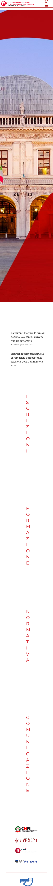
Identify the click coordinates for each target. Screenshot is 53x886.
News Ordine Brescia (21, 317)
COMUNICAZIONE (28, 754)
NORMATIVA (28, 636)
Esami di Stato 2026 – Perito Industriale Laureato (25, 311)
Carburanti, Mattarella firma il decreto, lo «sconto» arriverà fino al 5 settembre (28, 337)
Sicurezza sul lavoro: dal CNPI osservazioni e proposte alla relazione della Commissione (27, 357)
